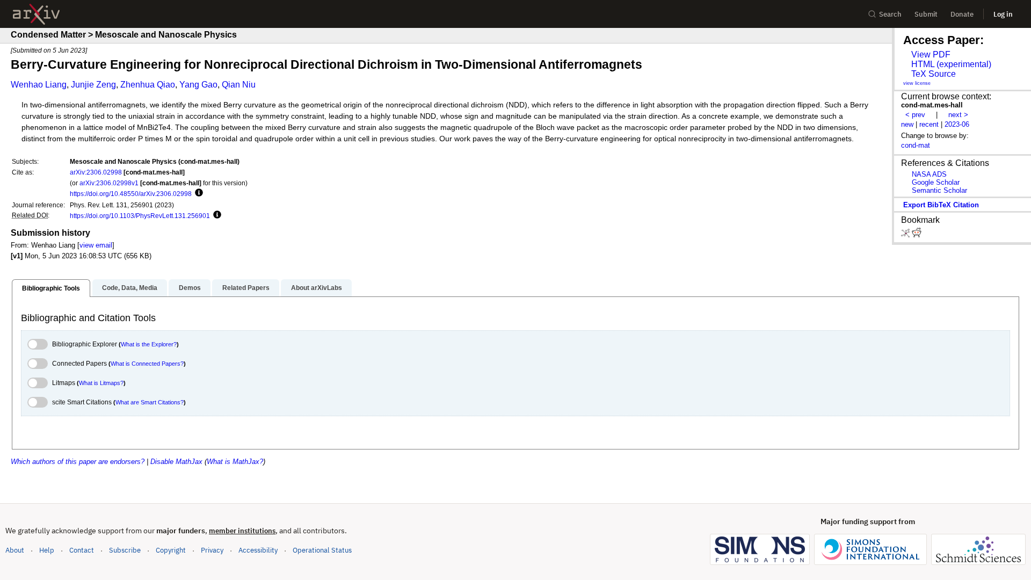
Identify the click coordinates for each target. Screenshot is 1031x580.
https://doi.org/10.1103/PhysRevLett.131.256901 (140, 215)
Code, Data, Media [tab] (129, 288)
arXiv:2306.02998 (96, 172)
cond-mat (915, 145)
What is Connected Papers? (147, 363)
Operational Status (322, 550)
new (907, 124)
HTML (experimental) (951, 64)
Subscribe (125, 550)
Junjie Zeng (93, 84)
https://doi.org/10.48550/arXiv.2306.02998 (131, 193)
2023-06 (957, 124)
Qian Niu (239, 84)
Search (890, 14)
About (14, 550)
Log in (1003, 14)
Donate (962, 14)
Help (46, 550)
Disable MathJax (176, 462)
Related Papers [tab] (246, 288)
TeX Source (933, 73)
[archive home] (36, 14)
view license (917, 83)
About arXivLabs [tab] (316, 288)
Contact (81, 550)
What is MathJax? (235, 462)
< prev (915, 115)
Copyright (171, 550)
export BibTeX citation (941, 205)
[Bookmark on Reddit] (916, 235)
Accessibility (258, 550)
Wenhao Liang (39, 84)
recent (929, 124)
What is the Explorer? (149, 344)
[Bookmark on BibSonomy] (906, 235)
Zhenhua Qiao (147, 84)
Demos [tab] (190, 288)
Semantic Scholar (939, 190)
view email (95, 245)
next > (958, 115)
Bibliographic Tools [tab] (51, 288)
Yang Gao (198, 84)
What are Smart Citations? (149, 402)
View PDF (930, 54)
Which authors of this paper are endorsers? (77, 462)
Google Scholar (936, 182)
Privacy (212, 550)
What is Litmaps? (101, 383)
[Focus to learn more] (197, 193)
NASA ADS (929, 174)
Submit (926, 14)
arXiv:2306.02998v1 (109, 182)
